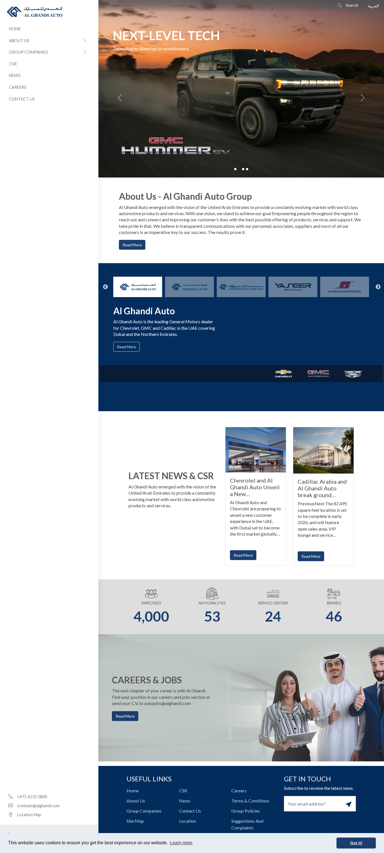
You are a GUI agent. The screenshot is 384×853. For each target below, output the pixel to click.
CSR (13, 64)
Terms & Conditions (250, 800)
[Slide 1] (235, 169)
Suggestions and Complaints (247, 824)
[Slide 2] (239, 169)
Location (187, 821)
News (15, 75)
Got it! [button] (356, 843)
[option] (137, 287)
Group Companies (28, 52)
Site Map (135, 821)
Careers (17, 87)
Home (15, 28)
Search (351, 5)
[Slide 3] (243, 169)
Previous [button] (102, 287)
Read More (132, 244)
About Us (19, 40)
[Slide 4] (247, 169)
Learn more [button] (181, 842)
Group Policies (245, 810)
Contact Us (22, 99)
